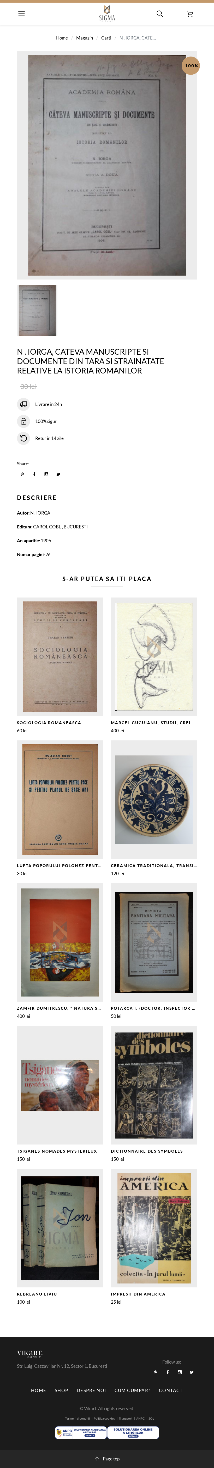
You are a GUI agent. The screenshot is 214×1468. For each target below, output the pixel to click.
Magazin (84, 38)
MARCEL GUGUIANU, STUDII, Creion (154, 722)
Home (62, 38)
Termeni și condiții (77, 1418)
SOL (151, 1418)
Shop (61, 1390)
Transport (125, 1418)
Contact (171, 1390)
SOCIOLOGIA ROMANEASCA (49, 722)
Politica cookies (104, 1418)
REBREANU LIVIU (37, 1294)
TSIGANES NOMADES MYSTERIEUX (57, 1151)
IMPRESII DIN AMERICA (138, 1294)
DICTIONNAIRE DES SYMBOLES (147, 1151)
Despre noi (91, 1390)
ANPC (140, 1418)
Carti (106, 38)
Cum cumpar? (133, 1390)
